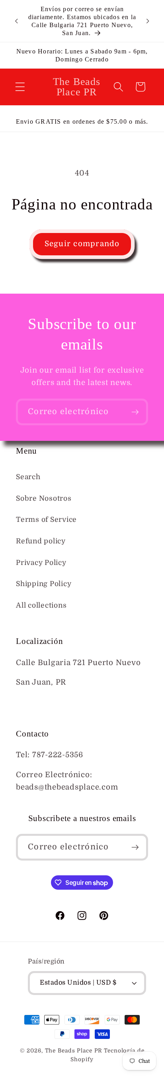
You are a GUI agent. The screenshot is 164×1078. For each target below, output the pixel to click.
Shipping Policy (43, 584)
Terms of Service (46, 519)
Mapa (26, 702)
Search (28, 477)
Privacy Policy (41, 563)
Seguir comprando (82, 243)
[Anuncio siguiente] (147, 21)
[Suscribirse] (135, 412)
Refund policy (41, 541)
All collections (41, 605)
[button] (20, 87)
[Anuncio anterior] (16, 21)
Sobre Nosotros (44, 498)
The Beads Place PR (74, 1051)
